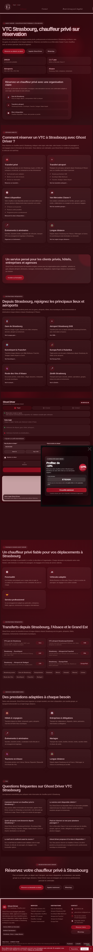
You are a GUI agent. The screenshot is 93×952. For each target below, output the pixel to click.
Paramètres (74, 949)
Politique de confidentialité (35, 950)
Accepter (84, 949)
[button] (89, 449)
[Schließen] (91, 949)
